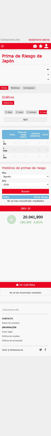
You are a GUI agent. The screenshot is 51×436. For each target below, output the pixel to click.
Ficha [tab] (4, 88)
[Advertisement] (25, 26)
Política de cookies (11, 336)
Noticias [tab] (15, 88)
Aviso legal (7, 332)
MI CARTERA (27, 284)
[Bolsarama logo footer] (10, 310)
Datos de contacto (11, 323)
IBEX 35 (25, 208)
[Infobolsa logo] (10, 39)
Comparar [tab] (29, 88)
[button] (40, 350)
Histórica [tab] (8, 103)
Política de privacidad (12, 340)
